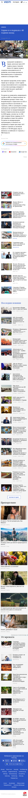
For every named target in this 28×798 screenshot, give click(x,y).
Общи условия (20, 783)
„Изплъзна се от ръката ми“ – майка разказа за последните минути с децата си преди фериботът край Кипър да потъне (19, 353)
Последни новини (11, 303)
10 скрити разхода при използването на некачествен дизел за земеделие (13, 609)
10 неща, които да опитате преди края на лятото (14, 543)
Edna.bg (21, 776)
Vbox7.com (9, 769)
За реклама (12, 783)
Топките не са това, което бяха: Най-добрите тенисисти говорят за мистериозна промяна (19, 475)
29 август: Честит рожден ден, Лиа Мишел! (11, 522)
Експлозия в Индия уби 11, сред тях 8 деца (20, 308)
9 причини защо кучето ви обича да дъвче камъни (19, 244)
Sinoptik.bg (22, 773)
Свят (14, 310)
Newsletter (13, 152)
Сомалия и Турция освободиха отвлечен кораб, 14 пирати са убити (19, 289)
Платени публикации (19, 785)
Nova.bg (4, 771)
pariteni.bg (15, 238)
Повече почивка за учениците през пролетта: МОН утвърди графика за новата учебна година (20, 463)
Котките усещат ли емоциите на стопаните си (19, 656)
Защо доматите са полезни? (9, 566)
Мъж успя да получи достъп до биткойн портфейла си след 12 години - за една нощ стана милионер (19, 430)
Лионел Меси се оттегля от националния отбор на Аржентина (19, 204)
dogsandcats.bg (16, 247)
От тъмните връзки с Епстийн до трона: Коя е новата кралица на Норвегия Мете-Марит (20, 255)
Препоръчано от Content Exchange (18, 635)
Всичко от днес (14, 497)
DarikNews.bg (23, 769)
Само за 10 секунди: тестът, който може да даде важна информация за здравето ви (20, 690)
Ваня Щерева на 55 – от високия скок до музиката (19, 700)
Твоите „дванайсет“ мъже (9, 629)
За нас (5, 783)
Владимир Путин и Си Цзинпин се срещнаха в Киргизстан (20, 440)
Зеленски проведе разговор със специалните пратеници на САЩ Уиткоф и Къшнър (19, 224)
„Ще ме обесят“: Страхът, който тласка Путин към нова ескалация (20, 366)
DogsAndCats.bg (12, 771)
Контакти (14, 787)
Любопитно (15, 413)
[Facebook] (14, 789)
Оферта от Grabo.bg (17, 333)
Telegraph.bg (14, 778)
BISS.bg (5, 773)
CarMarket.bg (22, 771)
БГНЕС (6, 59)
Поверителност (8, 785)
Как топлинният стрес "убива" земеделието (18, 666)
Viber (5, 152)
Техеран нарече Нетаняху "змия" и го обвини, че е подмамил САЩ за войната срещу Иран (19, 487)
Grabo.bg (7, 776)
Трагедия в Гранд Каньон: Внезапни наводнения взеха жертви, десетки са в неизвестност (19, 214)
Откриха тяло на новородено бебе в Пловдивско (18, 193)
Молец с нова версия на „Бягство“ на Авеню (12, 587)
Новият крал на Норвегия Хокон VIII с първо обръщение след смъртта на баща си (20, 278)
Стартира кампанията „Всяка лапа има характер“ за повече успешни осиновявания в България (19, 645)
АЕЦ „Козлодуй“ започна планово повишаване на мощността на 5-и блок (18, 320)
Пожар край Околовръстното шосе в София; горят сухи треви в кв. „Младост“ (20, 341)
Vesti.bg (7, 2)
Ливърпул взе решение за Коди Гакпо (18, 710)
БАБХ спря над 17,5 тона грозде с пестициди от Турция (19, 398)
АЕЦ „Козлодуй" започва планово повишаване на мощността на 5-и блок (18, 743)
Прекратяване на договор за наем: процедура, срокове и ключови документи (19, 234)
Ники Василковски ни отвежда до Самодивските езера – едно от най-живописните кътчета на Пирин (20, 677)
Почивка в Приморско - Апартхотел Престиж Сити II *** (20, 330)
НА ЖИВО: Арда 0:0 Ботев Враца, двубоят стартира (19, 720)
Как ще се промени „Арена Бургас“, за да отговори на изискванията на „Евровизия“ (19, 731)
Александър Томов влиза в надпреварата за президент (20, 419)
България (15, 324)
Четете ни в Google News (15, 764)
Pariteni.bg (14, 776)
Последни (16, 2)
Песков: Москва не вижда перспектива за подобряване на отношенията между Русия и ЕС (19, 266)
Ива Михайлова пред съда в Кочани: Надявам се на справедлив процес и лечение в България (19, 451)
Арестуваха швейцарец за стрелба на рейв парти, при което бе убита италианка (19, 376)
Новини (3, 27)
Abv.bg (2, 769)
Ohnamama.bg (13, 773)
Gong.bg (16, 769)
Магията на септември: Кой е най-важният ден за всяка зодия (19, 409)
